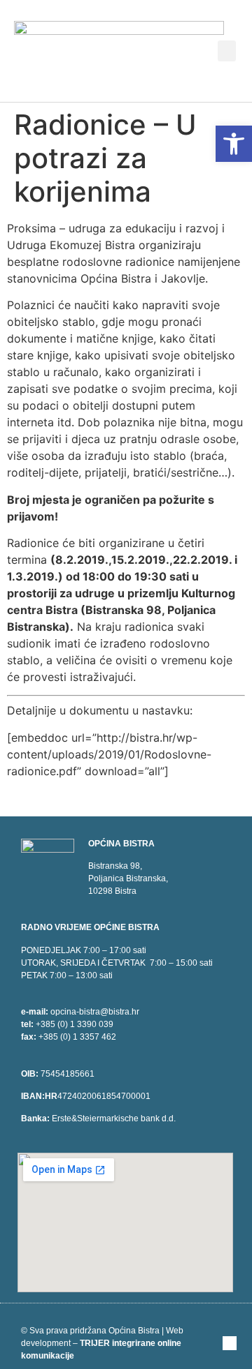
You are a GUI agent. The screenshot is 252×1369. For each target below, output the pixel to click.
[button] (227, 50)
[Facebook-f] (230, 1343)
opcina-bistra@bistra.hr (94, 1012)
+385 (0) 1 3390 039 (74, 1024)
